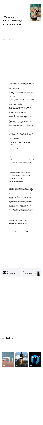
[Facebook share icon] (21, 231)
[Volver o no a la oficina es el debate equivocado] (11, 272)
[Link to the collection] (39, 338)
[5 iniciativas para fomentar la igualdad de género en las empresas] (31, 272)
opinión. (3, 4)
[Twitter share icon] (16, 231)
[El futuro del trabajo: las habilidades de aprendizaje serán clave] (35, 359)
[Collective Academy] (2, 39)
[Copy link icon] (27, 231)
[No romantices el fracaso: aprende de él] (8, 359)
